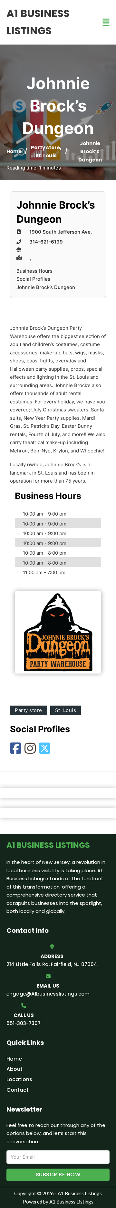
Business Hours (34, 271)
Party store (45, 147)
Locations (19, 1079)
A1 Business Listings (38, 22)
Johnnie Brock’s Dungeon (45, 287)
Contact (17, 1090)
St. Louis (46, 155)
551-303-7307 (23, 1023)
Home (14, 151)
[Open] (106, 22)
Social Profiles (33, 279)
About (14, 1069)
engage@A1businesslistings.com (48, 993)
